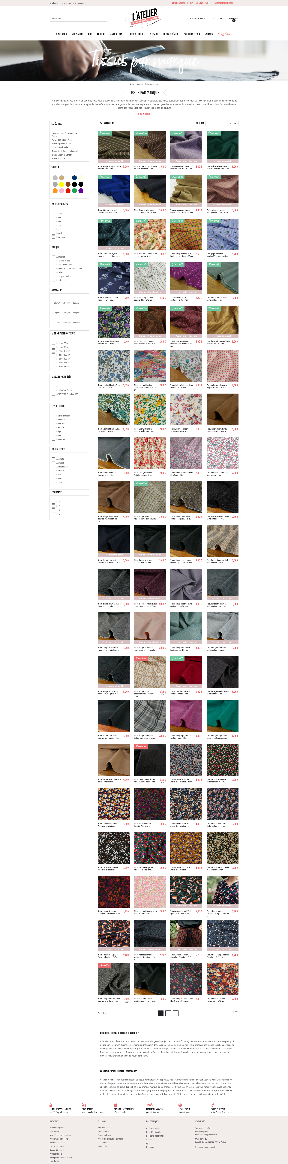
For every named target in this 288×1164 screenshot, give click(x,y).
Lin (57, 229)
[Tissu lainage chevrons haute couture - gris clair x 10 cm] (114, 980)
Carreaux (60, 471)
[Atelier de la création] (144, 18)
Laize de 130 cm (63, 355)
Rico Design (61, 280)
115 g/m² (57, 323)
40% (58, 510)
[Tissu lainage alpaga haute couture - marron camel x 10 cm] (114, 498)
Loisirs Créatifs (170, 35)
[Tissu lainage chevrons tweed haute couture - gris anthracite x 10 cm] (114, 585)
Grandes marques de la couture (69, 269)
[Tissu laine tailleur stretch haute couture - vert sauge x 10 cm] (222, 279)
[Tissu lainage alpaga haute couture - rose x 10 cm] (186, 717)
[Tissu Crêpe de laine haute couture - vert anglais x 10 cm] (222, 148)
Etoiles (59, 483)
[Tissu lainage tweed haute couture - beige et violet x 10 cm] (186, 498)
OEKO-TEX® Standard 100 (67, 394)
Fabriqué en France (64, 390)
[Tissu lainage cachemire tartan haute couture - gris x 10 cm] (150, 717)
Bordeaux (150, 1147)
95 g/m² (57, 313)
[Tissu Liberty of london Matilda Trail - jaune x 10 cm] (150, 410)
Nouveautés (77, 35)
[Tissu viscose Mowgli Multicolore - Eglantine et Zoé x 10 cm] (222, 892)
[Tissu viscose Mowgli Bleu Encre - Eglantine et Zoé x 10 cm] (114, 936)
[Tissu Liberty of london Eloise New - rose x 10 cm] (222, 454)
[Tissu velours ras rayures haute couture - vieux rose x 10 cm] (222, 191)
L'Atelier (59, 273)
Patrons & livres (191, 35)
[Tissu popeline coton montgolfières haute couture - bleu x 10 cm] (222, 235)
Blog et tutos (225, 35)
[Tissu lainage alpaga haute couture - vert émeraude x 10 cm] (222, 717)
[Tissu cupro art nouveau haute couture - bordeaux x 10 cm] (186, 323)
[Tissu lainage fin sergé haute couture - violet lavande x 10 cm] (186, 585)
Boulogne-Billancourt (155, 1136)
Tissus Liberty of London (62, 155)
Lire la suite (144, 114)
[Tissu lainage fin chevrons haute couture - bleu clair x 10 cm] (186, 629)
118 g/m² (66, 323)
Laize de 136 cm (63, 367)
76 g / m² (66, 303)
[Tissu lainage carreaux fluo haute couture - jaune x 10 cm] (186, 235)
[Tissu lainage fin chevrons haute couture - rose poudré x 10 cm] (150, 629)
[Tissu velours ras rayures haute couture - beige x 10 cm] (186, 191)
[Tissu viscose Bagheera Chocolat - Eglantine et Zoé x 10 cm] (186, 936)
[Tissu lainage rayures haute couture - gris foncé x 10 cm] (186, 541)
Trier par (200, 124)
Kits (90, 35)
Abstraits (60, 459)
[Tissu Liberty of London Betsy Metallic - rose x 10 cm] (150, 892)
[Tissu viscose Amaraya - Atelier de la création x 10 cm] (114, 892)
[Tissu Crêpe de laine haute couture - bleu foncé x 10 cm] (150, 191)
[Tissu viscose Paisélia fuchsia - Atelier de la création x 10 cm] (150, 805)
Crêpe (58, 432)
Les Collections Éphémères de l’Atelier (64, 135)
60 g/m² (57, 303)
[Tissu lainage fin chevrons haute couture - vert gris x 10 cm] (222, 585)
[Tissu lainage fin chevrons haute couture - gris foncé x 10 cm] (114, 629)
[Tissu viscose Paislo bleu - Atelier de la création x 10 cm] (186, 805)
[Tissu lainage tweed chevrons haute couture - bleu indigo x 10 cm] (222, 673)
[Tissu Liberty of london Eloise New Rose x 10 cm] (186, 454)
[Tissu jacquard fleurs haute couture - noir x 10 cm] (114, 323)
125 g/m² (76, 323)
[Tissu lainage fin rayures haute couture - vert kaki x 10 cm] (114, 148)
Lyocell (59, 233)
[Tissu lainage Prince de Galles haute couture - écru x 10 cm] (222, 541)
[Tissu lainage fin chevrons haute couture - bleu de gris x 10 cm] (222, 629)
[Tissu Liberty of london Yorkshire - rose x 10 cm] (186, 410)
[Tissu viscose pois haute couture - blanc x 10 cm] (150, 279)
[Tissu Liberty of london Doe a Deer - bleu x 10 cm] (114, 366)
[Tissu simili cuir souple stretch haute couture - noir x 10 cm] (150, 980)
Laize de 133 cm (63, 359)
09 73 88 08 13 (201, 1139)
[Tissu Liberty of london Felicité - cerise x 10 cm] (150, 454)
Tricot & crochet (137, 35)
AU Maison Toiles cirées (62, 140)
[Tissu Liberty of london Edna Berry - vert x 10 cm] (114, 410)
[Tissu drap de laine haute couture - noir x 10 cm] (150, 541)
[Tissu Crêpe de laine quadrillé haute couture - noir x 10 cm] (222, 498)
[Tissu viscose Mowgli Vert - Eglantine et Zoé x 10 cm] (186, 892)
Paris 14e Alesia (153, 1129)
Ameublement (116, 35)
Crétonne (60, 428)
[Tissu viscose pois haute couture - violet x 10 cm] (186, 279)
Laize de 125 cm (63, 351)
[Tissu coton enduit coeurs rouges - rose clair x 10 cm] (222, 366)
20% (58, 502)
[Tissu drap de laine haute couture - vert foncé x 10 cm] (114, 717)
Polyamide (60, 237)
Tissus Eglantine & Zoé (61, 144)
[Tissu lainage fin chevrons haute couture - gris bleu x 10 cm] (114, 673)
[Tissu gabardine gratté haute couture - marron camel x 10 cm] (222, 410)
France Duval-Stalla (64, 265)
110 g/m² (76, 313)
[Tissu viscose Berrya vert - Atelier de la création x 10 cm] (150, 849)
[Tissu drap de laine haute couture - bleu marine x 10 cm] (114, 541)
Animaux (60, 463)
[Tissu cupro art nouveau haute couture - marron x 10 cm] (150, 323)
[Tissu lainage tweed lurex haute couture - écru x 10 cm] (150, 498)
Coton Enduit (61, 424)
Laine (58, 226)
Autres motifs (62, 467)
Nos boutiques (152, 1122)
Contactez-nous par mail (205, 1147)
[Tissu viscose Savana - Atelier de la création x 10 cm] (222, 849)
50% (58, 514)
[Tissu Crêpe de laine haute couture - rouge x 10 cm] (186, 673)
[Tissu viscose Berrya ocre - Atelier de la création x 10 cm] (186, 849)
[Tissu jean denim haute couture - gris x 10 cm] (114, 454)
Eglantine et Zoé (63, 261)
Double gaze (61, 439)
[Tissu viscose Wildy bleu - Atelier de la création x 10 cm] (186, 761)
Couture (101, 35)
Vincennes (150, 1140)
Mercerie (154, 35)
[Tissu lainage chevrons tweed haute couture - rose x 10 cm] (150, 585)
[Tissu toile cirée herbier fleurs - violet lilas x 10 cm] (186, 366)
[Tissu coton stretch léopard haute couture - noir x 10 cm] (150, 761)
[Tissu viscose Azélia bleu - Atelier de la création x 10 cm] (222, 805)
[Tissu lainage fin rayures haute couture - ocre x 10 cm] (222, 323)
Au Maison (60, 257)
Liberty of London (63, 277)
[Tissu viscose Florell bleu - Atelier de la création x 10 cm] (114, 805)
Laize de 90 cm (62, 347)
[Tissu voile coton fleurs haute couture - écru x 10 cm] (150, 235)
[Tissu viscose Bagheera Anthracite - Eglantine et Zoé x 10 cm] (150, 936)
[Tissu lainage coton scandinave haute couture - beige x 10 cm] (150, 673)
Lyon (148, 1144)
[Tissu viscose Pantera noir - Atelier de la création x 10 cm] (114, 849)
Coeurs (59, 479)
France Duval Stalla (60, 148)
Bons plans (61, 35)
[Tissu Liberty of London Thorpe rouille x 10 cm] (222, 980)
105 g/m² (66, 313)
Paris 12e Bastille (153, 1132)
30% (58, 506)
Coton (58, 218)
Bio (57, 387)
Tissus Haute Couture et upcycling (66, 151)
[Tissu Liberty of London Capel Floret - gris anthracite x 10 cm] (186, 980)
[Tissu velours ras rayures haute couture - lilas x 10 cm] (186, 148)
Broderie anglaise (63, 420)
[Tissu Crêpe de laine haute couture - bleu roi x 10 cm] (114, 191)
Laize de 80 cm (62, 343)
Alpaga (59, 214)
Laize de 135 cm (63, 363)
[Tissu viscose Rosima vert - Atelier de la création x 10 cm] (222, 761)
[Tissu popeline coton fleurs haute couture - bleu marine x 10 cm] (114, 279)
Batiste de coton (63, 416)
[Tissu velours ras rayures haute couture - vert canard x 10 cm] (114, 235)
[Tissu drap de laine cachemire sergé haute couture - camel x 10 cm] (114, 761)
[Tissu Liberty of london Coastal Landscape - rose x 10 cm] (150, 366)
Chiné (58, 475)
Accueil (132, 85)
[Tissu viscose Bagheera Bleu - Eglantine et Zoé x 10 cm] (222, 936)
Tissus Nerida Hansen (61, 159)
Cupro (58, 222)
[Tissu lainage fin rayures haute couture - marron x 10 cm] (150, 148)
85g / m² (76, 303)
